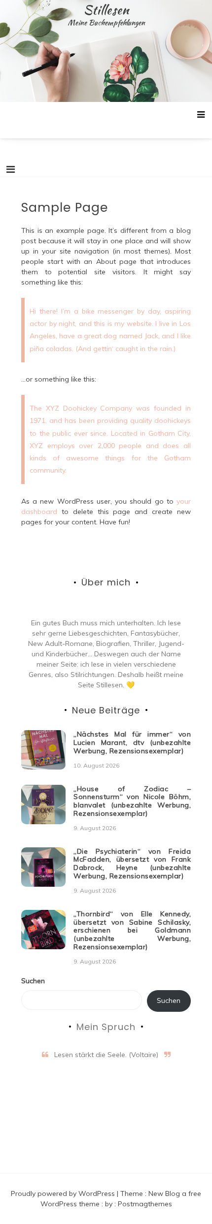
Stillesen (106, 9)
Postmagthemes (145, 1203)
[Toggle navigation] (10, 169)
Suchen (33, 980)
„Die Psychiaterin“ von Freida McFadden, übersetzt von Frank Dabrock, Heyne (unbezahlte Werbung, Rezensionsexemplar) (132, 863)
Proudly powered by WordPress (64, 1193)
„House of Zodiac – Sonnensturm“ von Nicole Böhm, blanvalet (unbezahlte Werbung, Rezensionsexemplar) (132, 801)
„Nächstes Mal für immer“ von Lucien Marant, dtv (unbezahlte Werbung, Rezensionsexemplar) (132, 742)
